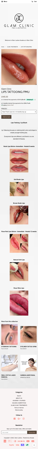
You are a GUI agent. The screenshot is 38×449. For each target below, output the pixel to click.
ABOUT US (19, 398)
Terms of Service (19, 407)
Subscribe (32, 432)
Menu (5, 1)
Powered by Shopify (28, 438)
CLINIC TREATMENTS (12, 46)
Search (19, 396)
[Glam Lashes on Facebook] (15, 419)
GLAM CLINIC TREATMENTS (19, 405)
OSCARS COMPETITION (19, 403)
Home (2, 46)
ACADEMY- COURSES (19, 400)
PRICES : (4, 109)
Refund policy (19, 410)
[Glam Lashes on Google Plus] (19, 419)
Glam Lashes (18, 438)
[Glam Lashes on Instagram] (23, 419)
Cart (35, 1)
